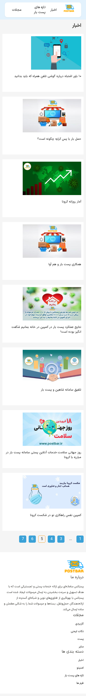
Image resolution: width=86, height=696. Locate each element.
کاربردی (79, 624)
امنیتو (80, 668)
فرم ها (80, 683)
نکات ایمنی (77, 631)
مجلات (17, 9)
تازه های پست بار (40, 10)
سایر (81, 646)
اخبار (53, 9)
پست (81, 639)
